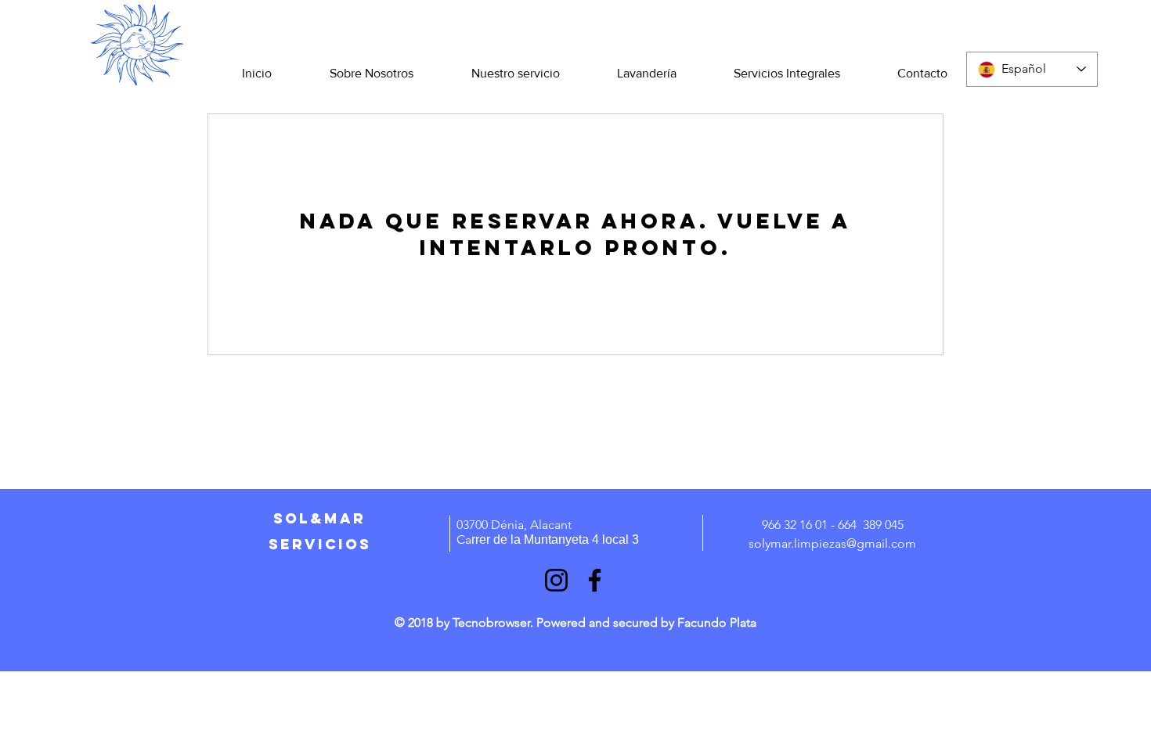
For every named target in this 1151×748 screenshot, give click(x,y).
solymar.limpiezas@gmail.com (832, 543)
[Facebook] (594, 580)
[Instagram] (556, 580)
